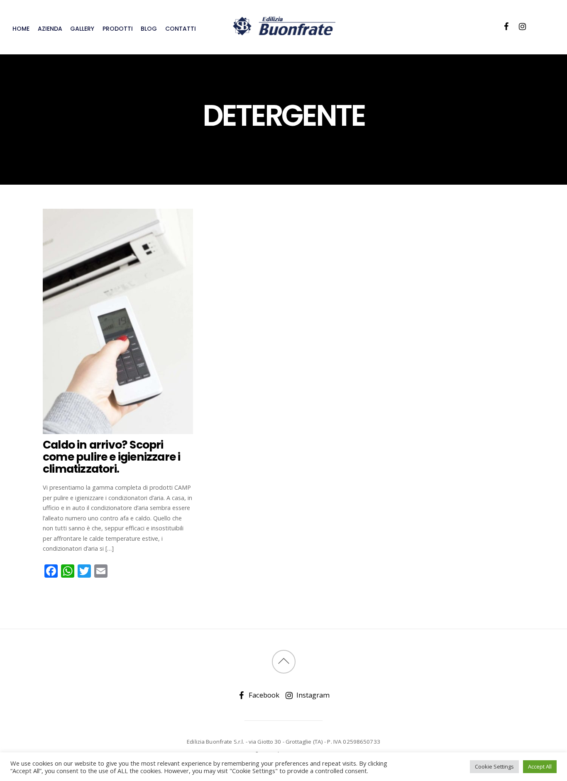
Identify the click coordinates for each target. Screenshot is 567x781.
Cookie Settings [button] (494, 766)
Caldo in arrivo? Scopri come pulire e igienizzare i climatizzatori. (111, 457)
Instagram (312, 695)
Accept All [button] (540, 766)
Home (20, 28)
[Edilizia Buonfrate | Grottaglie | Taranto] (283, 31)
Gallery (82, 28)
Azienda (50, 28)
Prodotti (118, 28)
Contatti (180, 28)
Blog (149, 28)
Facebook (263, 695)
